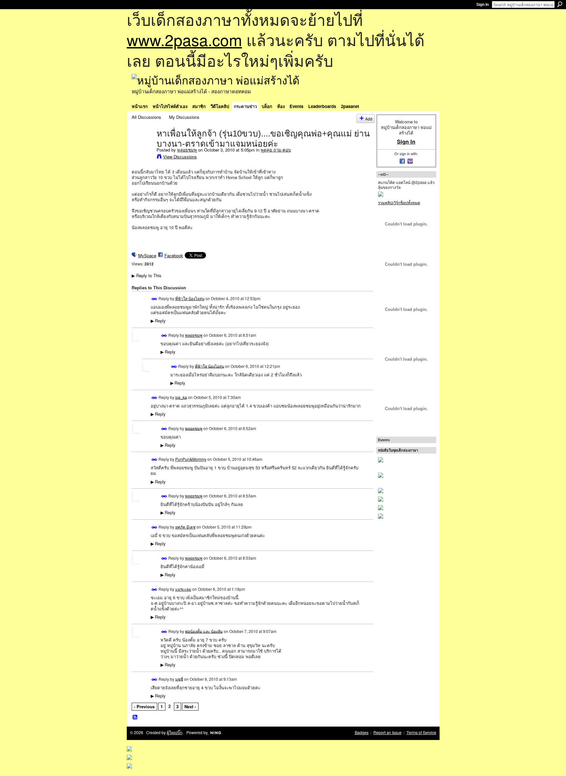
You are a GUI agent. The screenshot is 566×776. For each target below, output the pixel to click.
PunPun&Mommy (190, 459)
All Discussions (146, 117)
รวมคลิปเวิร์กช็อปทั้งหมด (399, 202)
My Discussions (184, 117)
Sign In (482, 4)
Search (559, 4)
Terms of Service (421, 732)
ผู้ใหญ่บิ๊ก (174, 732)
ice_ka (181, 397)
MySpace (147, 255)
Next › (190, 706)
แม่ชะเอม (183, 589)
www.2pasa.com (184, 39)
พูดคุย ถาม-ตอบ (276, 150)
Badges (361, 732)
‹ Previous (144, 706)
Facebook (173, 255)
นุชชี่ (179, 678)
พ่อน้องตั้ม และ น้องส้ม (204, 631)
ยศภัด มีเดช (185, 527)
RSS (135, 717)
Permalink (154, 299)
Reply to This (146, 275)
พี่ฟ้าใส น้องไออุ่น (189, 298)
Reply (158, 321)
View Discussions (180, 156)
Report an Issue (387, 732)
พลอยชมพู (187, 150)
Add (368, 118)
